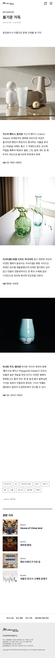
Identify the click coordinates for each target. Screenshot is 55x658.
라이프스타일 (26, 484)
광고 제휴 (19, 618)
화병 (38, 490)
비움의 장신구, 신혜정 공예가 (33, 578)
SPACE (23, 525)
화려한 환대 (25, 545)
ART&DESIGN (8, 12)
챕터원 (29, 490)
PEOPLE (23, 575)
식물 (11, 490)
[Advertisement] (27, 451)
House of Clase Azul (31, 528)
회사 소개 (10, 618)
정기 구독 (28, 618)
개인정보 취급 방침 (42, 618)
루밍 (37, 484)
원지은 (19, 22)
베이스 (45, 484)
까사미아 (7, 484)
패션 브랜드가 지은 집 (30, 561)
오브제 (20, 490)
